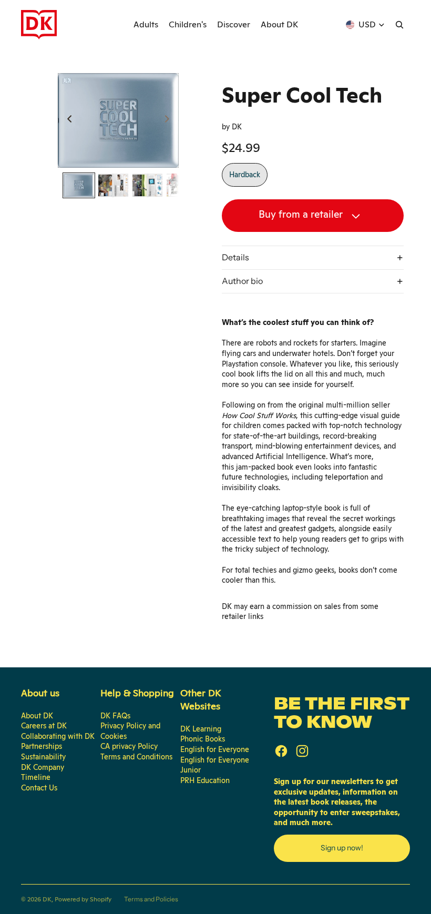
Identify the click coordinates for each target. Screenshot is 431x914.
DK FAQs (115, 715)
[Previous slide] (66, 120)
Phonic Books (202, 739)
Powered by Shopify (83, 899)
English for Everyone (214, 749)
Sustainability (43, 756)
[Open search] (399, 24)
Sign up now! (342, 847)
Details (235, 257)
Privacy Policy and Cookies (130, 731)
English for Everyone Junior (214, 765)
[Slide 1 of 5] (79, 185)
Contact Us (39, 788)
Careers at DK (44, 725)
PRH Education (205, 780)
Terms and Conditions (136, 756)
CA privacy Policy (129, 746)
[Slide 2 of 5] (113, 185)
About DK (37, 715)
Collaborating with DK (58, 736)
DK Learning (200, 729)
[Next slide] (170, 120)
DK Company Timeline (42, 773)
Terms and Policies (151, 899)
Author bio (242, 281)
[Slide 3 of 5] (147, 185)
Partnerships (41, 746)
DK (47, 899)
